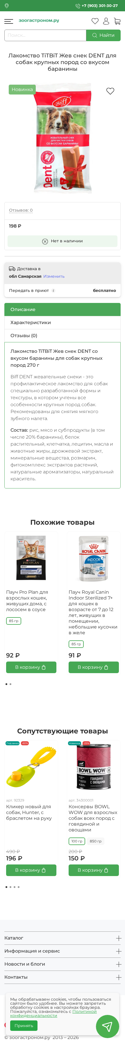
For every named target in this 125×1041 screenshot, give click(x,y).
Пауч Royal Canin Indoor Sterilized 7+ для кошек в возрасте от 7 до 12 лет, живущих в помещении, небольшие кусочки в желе (93, 612)
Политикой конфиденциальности (53, 1013)
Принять (24, 1025)
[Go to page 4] (18, 887)
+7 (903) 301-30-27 (100, 5)
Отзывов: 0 (21, 210)
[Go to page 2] (10, 684)
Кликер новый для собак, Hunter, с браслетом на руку (29, 812)
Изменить (54, 276)
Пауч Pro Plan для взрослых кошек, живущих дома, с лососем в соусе (27, 600)
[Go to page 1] (6, 684)
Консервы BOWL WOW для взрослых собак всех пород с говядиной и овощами (93, 818)
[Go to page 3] (14, 887)
